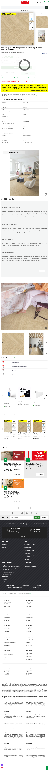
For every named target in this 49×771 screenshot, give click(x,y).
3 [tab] (25, 357)
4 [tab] (27, 357)
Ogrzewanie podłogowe (17, 374)
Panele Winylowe (24, 10)
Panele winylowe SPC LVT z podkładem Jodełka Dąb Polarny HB (9, 433)
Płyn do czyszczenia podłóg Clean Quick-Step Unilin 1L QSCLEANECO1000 (9, 401)
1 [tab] (21, 357)
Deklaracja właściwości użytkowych (19, 366)
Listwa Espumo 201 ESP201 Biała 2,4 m (38, 400)
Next (41, 44)
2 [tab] (23, 357)
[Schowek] (44, 2)
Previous (3, 28)
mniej (13, 357)
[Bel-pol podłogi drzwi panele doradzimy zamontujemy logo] (25, 2)
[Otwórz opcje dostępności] (2, 765)
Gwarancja (14, 370)
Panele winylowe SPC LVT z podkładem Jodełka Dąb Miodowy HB (38, 433)
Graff (30, 593)
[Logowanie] (40, 2)
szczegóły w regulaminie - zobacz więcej (39, 90)
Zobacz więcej (17, 474)
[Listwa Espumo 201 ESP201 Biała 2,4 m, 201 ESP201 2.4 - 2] (39, 393)
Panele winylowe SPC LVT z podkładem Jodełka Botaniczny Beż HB (23, 433)
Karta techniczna (15, 362)
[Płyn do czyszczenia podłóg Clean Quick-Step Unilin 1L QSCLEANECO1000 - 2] (10, 393)
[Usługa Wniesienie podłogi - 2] (24, 393)
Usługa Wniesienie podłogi (23, 399)
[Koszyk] (47, 2)
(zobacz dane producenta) (34, 104)
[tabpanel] (13, 344)
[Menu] (2, 2)
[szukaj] (46, 7)
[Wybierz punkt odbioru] (37, 2)
